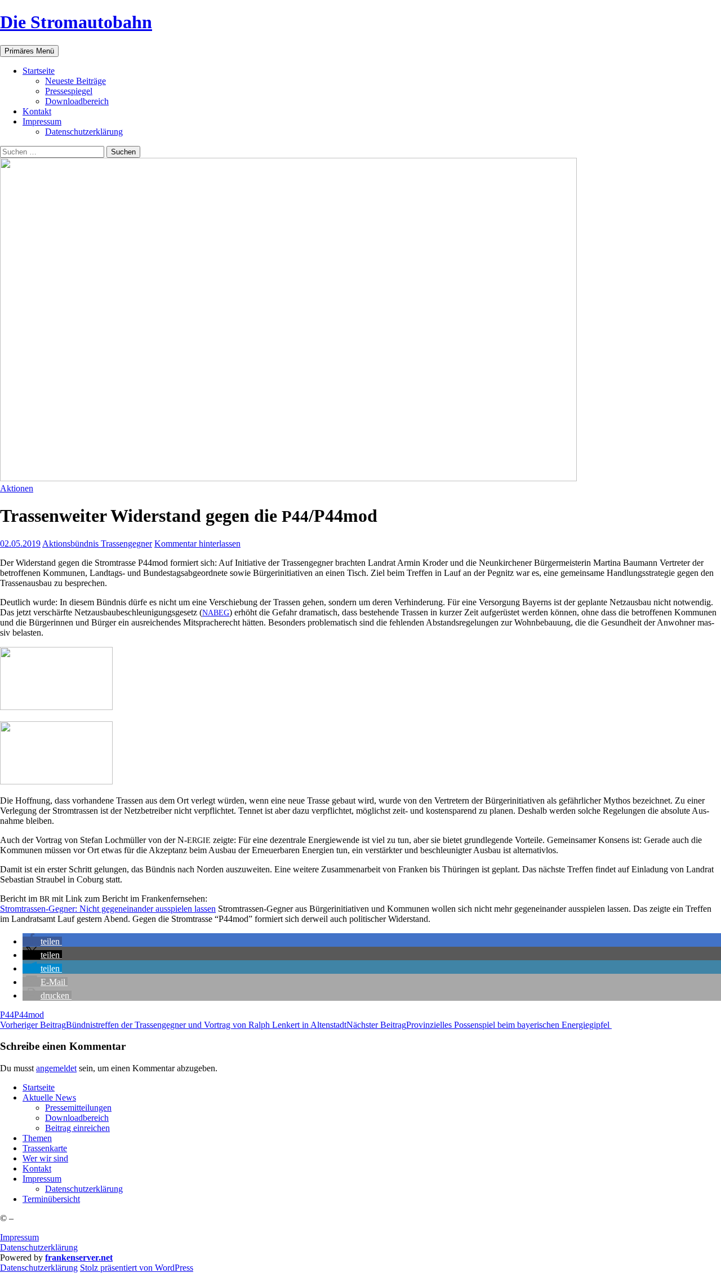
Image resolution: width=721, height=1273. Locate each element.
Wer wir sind (45, 1158)
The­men (37, 1138)
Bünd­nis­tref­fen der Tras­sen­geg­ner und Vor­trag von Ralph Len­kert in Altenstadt (173, 1025)
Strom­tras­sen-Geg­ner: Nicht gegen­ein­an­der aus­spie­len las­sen (108, 908)
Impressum (19, 1237)
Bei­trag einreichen (77, 1128)
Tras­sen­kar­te (45, 1148)
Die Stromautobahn (76, 22)
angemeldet (56, 1068)
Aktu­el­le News (49, 1097)
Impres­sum (42, 121)
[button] (42, 941)
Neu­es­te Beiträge (75, 81)
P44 (7, 1014)
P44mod (29, 1014)
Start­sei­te (39, 71)
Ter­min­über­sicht (51, 1199)
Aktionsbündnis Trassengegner (97, 543)
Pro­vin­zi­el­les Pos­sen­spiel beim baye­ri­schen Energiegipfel (479, 1025)
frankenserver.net (79, 1257)
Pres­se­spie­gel (68, 91)
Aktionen (16, 488)
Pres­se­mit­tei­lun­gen (78, 1107)
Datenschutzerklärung (39, 1247)
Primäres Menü (29, 51)
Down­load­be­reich (77, 101)
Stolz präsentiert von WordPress (136, 1267)
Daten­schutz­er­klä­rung (84, 131)
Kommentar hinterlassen (197, 543)
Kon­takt (37, 111)
